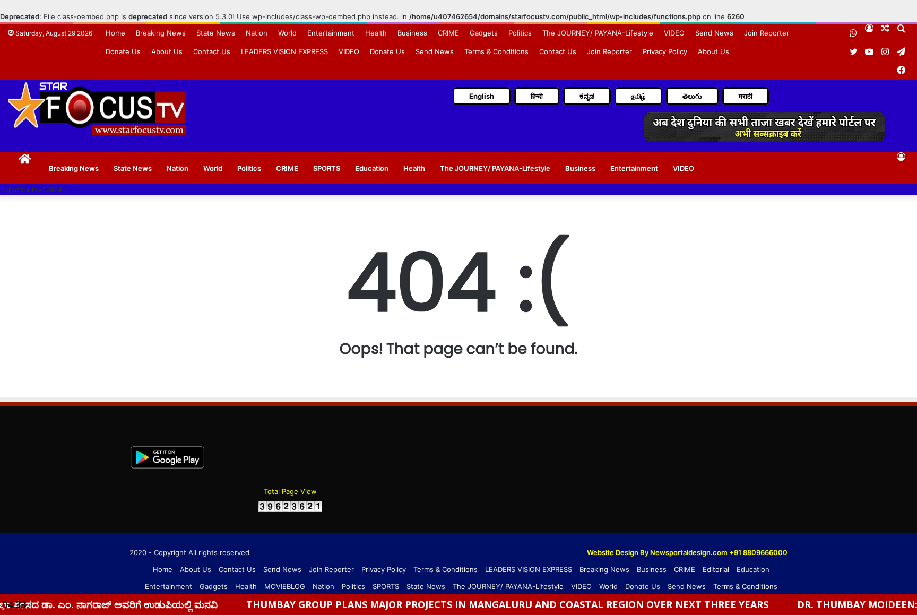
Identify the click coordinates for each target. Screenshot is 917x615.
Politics (520, 33)
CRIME (448, 33)
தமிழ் (638, 96)
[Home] (24, 157)
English (481, 96)
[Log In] (901, 156)
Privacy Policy (665, 51)
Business (412, 33)
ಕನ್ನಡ (586, 96)
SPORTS (326, 168)
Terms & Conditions (496, 51)
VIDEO (674, 33)
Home (115, 33)
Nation (256, 33)
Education (371, 168)
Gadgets (484, 33)
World (287, 33)
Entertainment (330, 33)
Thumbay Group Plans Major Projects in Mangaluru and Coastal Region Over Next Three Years (484, 604)
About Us (167, 51)
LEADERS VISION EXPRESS (284, 51)
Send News (714, 33)
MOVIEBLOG (284, 586)
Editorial (716, 569)
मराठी (745, 96)
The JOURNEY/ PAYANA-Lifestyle (597, 33)
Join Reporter (766, 33)
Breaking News (161, 33)
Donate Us (123, 51)
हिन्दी (537, 96)
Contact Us (211, 51)
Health (376, 33)
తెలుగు (692, 96)
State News (215, 33)
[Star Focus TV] (98, 108)
